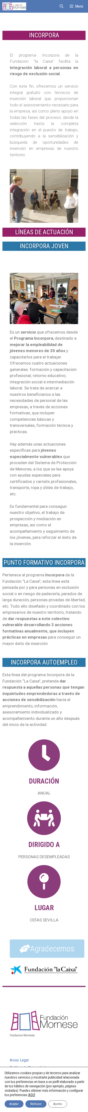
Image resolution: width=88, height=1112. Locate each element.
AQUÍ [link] (31, 1095)
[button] (47, 948)
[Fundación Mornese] (14, 6)
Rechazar (36, 1104)
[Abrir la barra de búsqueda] (61, 6)
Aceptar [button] (14, 1104)
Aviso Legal (19, 1060)
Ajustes (57, 1104)
